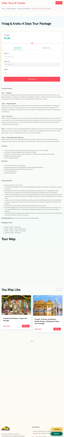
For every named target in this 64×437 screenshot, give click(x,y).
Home (3, 8)
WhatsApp (57, 429)
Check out (7, 61)
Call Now (56, 434)
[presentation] (58, 289)
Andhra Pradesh (11, 8)
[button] (30, 341)
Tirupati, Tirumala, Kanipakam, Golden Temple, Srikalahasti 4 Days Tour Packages (46, 321)
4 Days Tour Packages (23, 8)
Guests (6, 69)
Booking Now (32, 79)
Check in (6, 53)
